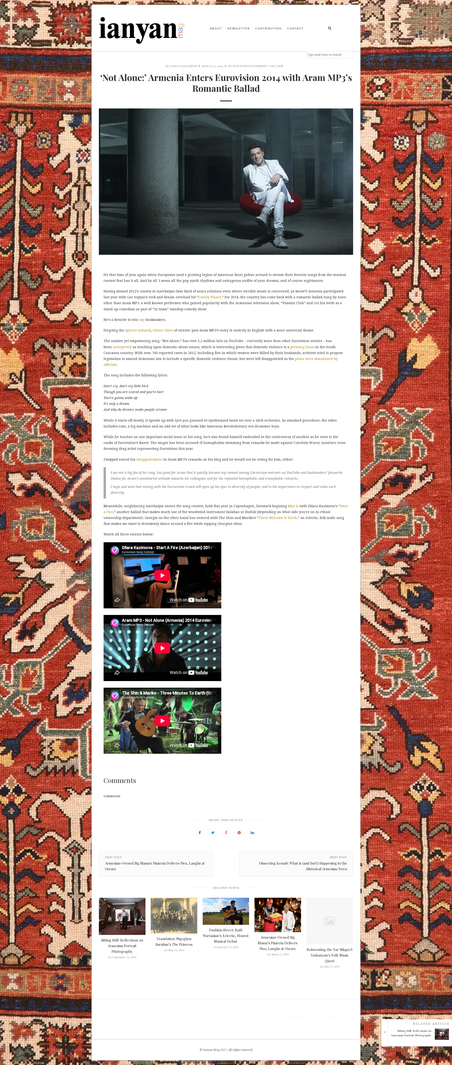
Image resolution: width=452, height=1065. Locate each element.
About (216, 28)
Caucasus (275, 66)
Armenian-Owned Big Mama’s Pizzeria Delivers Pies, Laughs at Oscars (278, 943)
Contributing (268, 28)
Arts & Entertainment (249, 66)
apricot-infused (138, 330)
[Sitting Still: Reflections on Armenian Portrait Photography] (418, 1041)
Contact (295, 28)
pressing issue (302, 347)
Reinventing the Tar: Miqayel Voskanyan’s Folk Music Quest (329, 955)
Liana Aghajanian (183, 66)
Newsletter (238, 28)
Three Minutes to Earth (277, 518)
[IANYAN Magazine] (142, 28)
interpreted (122, 347)
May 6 (293, 506)
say (142, 320)
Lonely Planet (209, 297)
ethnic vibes (163, 330)
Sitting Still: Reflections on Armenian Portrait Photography (122, 946)
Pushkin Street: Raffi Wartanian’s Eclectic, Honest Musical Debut (226, 936)
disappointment (149, 459)
